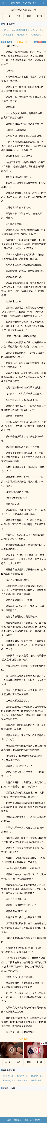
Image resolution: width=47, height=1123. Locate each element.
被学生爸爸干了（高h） (12, 34)
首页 (9, 1120)
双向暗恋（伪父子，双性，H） (29, 34)
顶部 (38, 1120)
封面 (29, 16)
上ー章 (7, 16)
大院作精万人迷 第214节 (23, 2)
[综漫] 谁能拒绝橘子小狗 (26, 1080)
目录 (18, 16)
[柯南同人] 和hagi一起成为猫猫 (15, 1080)
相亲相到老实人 (22, 30)
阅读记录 (17, 1120)
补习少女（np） (9, 30)
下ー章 (39, 16)
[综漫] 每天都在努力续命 (12, 1076)
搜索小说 (28, 1120)
